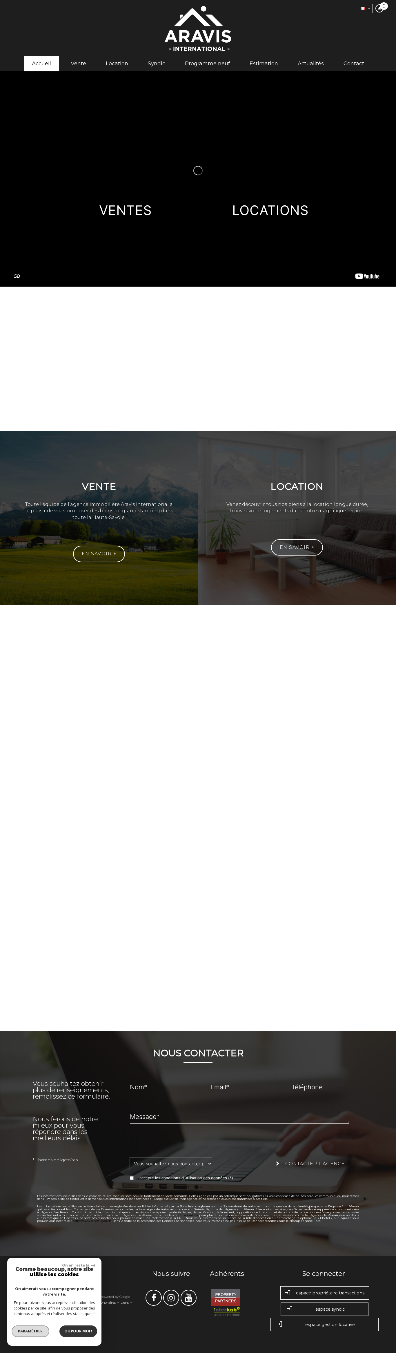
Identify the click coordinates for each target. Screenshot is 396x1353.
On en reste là (75, 1265)
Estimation (264, 63)
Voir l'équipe (198, 732)
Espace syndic (330, 1309)
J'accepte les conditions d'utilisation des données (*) (185, 1177)
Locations (270, 210)
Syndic (156, 63)
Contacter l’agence (314, 1163)
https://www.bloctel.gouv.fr (92, 1221)
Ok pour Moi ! (78, 1331)
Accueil (41, 63)
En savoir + (99, 553)
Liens (125, 1302)
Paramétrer (30, 1331)
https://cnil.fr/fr (188, 1215)
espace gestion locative (330, 1324)
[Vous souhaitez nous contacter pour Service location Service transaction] (174, 1163)
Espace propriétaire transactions (330, 1293)
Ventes (125, 210)
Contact (354, 63)
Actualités (311, 63)
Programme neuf (207, 63)
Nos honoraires (104, 1302)
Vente (78, 63)
